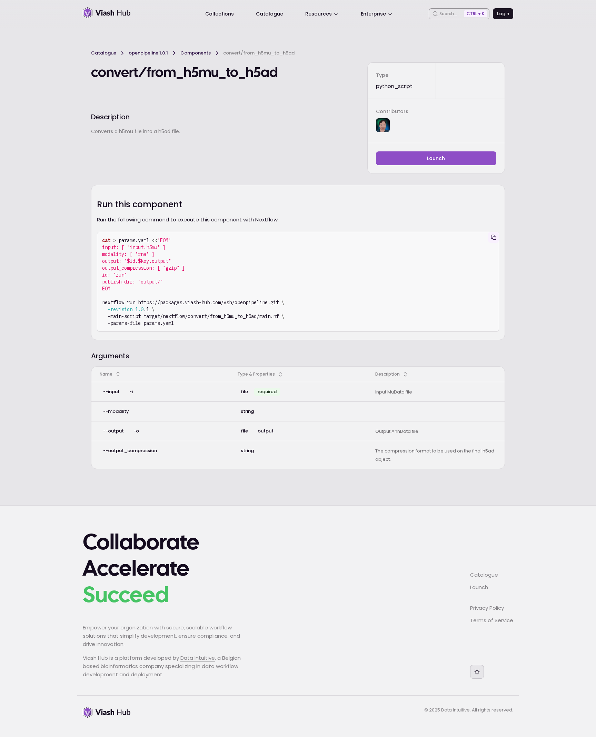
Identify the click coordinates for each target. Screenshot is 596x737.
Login (503, 13)
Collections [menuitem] (219, 13)
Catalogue (103, 53)
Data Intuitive (197, 657)
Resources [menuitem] (318, 13)
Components (195, 53)
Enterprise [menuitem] (373, 13)
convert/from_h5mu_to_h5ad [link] (259, 53)
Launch (436, 158)
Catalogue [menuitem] (269, 13)
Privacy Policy (487, 607)
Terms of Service (491, 620)
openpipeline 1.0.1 (148, 53)
